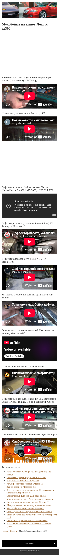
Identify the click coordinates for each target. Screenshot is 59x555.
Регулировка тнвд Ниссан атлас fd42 (25, 484)
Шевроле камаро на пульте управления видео (29, 505)
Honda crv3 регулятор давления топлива (26, 477)
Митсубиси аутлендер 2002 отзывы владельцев (30, 499)
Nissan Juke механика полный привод (25, 508)
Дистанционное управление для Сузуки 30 (28, 502)
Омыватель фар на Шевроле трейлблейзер (27, 520)
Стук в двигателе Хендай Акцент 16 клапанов (29, 511)
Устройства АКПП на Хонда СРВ (23, 480)
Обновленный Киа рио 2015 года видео (26, 496)
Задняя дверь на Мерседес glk (21, 487)
